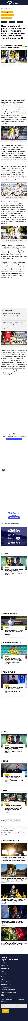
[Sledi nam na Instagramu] (2, 995)
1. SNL (4, 22)
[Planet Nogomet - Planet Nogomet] (14, 3)
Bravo (12, 22)
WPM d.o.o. (8, 1017)
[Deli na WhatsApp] (6, 820)
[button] (2, 2)
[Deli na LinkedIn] (19, 820)
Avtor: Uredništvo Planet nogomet (10, 523)
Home (3, 8)
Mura (19, 22)
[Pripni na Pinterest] (17, 820)
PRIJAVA (5, 1011)
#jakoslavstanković (7, 15)
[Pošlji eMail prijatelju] (14, 820)
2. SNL (3, 979)
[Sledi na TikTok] (3, 995)
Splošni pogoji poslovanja (8, 989)
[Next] (26, 568)
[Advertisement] (14, 83)
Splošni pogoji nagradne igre (8, 992)
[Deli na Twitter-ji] (11, 820)
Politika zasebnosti (6, 987)
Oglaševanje (4, 965)
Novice (11, 8)
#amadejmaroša (7, 12)
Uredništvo (4, 963)
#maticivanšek (6, 18)
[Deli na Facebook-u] (9, 820)
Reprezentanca (5, 982)
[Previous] (1, 568)
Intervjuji (3, 974)
